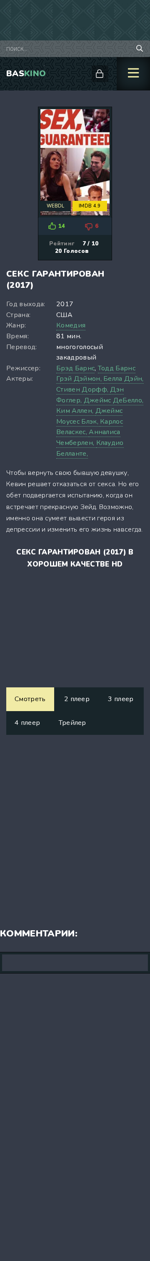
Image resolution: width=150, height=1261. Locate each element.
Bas (26, 73)
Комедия (70, 325)
